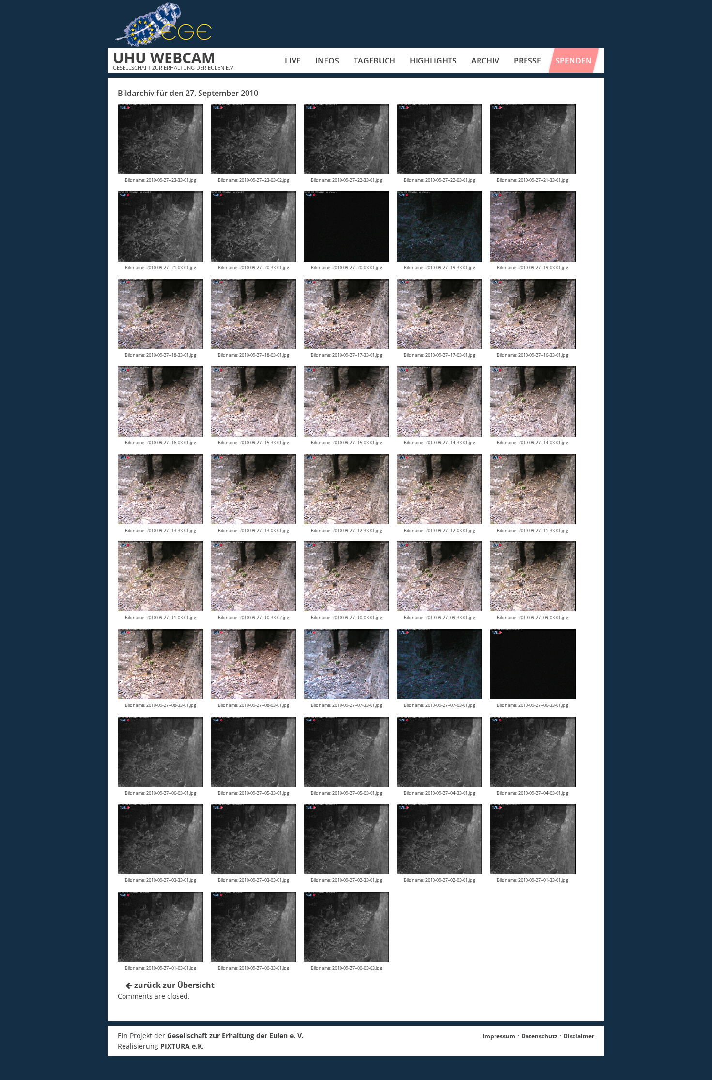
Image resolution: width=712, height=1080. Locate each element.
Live (293, 60)
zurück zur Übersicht (173, 985)
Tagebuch (374, 60)
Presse (527, 60)
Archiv (485, 60)
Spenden (574, 60)
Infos (327, 60)
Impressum (498, 1036)
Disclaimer (578, 1036)
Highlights (433, 60)
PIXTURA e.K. (182, 1045)
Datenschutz (539, 1036)
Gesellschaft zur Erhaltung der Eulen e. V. (235, 1035)
